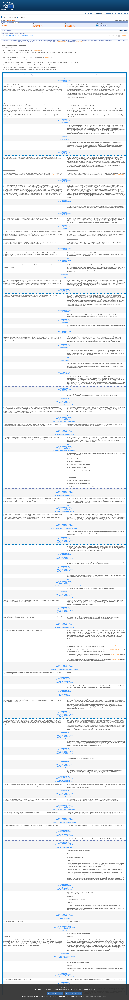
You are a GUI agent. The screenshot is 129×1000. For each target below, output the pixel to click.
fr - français (100, 13)
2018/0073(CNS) (115, 659)
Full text (23, 17)
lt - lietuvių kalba (109, 13)
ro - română (119, 13)
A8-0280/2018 (5, 25)
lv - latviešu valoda (107, 13)
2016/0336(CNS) (114, 649)
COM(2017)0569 (61, 41)
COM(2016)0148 (55, 174)
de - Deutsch (92, 13)
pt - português (118, 13)
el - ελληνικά (96, 13)
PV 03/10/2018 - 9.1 (69, 25)
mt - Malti (112, 13)
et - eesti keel (94, 13)
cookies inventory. (103, 996)
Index (4, 17)
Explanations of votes (70, 26)
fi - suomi (125, 13)
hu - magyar (110, 13)
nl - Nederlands (114, 13)
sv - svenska (127, 13)
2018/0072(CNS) (115, 654)
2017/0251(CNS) (11, 20)
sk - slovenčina (121, 13)
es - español (87, 13)
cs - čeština (89, 13)
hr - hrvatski (103, 13)
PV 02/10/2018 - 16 (37, 25)
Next (15, 17)
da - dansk (91, 13)
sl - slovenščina (123, 13)
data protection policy (76, 996)
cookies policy (89, 996)
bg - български (85, 13)
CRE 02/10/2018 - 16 (38, 26)
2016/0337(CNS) (114, 645)
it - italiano (105, 13)
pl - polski (116, 13)
